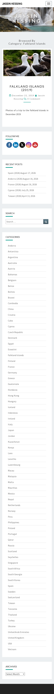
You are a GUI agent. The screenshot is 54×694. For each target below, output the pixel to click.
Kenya (11, 447)
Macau (11, 470)
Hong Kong (13, 395)
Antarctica (13, 251)
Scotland (12, 551)
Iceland (11, 407)
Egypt (11, 343)
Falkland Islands (16, 355)
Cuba (10, 320)
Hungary (12, 401)
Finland (11, 361)
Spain (10, 585)
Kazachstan (14, 441)
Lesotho (12, 459)
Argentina (13, 257)
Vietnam (12, 649)
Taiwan (11, 603)
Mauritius (12, 487)
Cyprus (11, 326)
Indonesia (13, 412)
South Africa (14, 568)
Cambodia (13, 303)
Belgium (12, 280)
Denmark (12, 337)
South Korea (14, 580)
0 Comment (33, 99)
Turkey (11, 620)
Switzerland (14, 597)
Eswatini (12, 349)
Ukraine (12, 626)
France (11, 366)
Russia (11, 545)
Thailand (12, 614)
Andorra (12, 245)
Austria (11, 268)
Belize (11, 286)
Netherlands (14, 505)
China (11, 309)
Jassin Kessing (12, 3)
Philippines (13, 522)
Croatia (11, 314)
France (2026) (14, 184)
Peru (10, 516)
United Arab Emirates (18, 632)
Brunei (11, 297)
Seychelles (13, 557)
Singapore (13, 562)
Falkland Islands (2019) (27, 88)
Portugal (12, 533)
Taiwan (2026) (15, 196)
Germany (12, 372)
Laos (10, 453)
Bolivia (11, 291)
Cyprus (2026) (14, 190)
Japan (11, 430)
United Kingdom (16, 637)
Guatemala (13, 384)
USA (10, 643)
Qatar (11, 539)
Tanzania (12, 608)
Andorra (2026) (15, 178)
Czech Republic (15, 332)
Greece (11, 378)
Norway (11, 510)
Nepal (11, 499)
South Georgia (15, 574)
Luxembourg (14, 464)
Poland (11, 528)
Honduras (12, 389)
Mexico (11, 493)
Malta (11, 482)
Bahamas (12, 274)
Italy (10, 424)
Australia (12, 263)
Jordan (11, 435)
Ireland (11, 418)
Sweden (11, 591)
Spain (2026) (14, 173)
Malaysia (12, 476)
